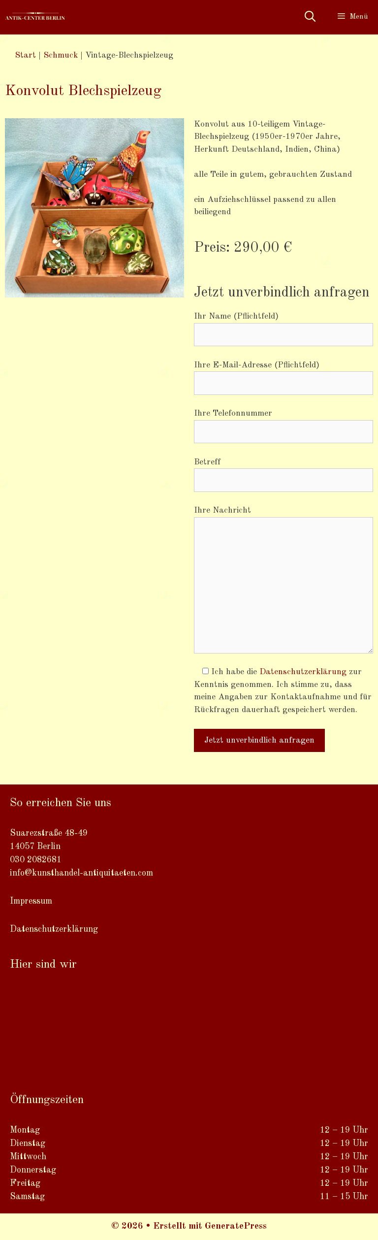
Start (25, 55)
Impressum (31, 901)
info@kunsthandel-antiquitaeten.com (81, 873)
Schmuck (60, 55)
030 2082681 (36, 859)
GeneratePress (236, 1226)
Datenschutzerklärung (302, 672)
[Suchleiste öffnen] (309, 17)
